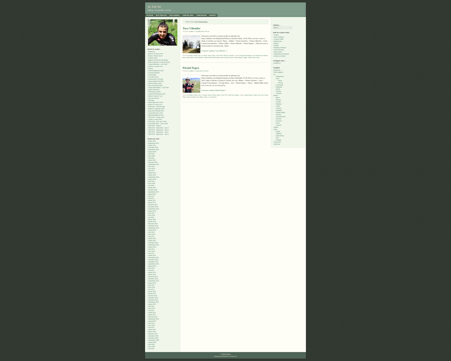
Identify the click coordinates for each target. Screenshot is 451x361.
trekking (278, 140)
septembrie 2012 (153, 281)
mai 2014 (151, 253)
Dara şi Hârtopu (279, 37)
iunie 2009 (151, 346)
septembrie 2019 (153, 164)
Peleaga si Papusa (280, 47)
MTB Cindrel (174, 15)
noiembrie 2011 (153, 298)
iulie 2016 (151, 213)
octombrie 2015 (153, 226)
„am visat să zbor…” (154, 98)
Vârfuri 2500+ (188, 15)
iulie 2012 (151, 285)
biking (191, 55)
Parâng (276, 45)
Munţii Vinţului (280, 112)
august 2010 (152, 321)
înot (277, 138)
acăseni (149, 15)
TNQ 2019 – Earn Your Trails (157, 121)
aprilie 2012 (152, 291)
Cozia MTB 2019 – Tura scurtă (158, 123)
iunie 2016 (151, 215)
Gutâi (278, 106)
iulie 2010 (151, 323)
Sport (213, 55)
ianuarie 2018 (152, 190)
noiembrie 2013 (153, 260)
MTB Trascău (161, 15)
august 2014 (152, 247)
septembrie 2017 (153, 192)
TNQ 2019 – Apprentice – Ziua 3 (158, 128)
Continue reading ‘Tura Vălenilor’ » (214, 51)
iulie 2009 (151, 344)
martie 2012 (152, 293)
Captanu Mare (248, 95)
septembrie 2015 (153, 228)
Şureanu (279, 121)
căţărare (279, 133)
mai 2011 (151, 310)
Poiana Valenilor (238, 57)
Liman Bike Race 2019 (155, 113)
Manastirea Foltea (218, 57)
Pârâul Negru (191, 67)
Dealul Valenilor (198, 57)
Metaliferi (279, 110)
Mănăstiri (279, 87)
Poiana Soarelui (228, 57)
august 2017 (152, 194)
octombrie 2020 (153, 147)
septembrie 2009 (153, 340)
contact (212, 15)
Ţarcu (278, 123)
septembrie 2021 (153, 143)
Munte (205, 55)
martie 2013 (152, 274)
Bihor (278, 97)
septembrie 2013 (153, 264)
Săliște (245, 57)
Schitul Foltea (251, 57)
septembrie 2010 (153, 319)
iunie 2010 (151, 325)
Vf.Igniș (150, 68)
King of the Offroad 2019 (156, 111)
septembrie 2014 (153, 245)
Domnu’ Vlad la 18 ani (155, 56)
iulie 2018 (151, 181)
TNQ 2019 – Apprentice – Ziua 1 (158, 132)
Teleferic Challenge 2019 (156, 109)
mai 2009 (151, 348)
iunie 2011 (151, 308)
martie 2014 (152, 255)
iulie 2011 (151, 306)
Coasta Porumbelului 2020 (156, 94)
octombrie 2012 (153, 279)
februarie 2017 (153, 204)
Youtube (231, 55)
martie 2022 (152, 141)
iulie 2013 (151, 268)
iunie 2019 (151, 169)
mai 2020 (151, 158)
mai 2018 (151, 185)
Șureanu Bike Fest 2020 (156, 81)
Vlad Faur (226, 55)
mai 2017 (151, 198)
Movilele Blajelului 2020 (156, 71)
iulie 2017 (151, 196)
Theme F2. (233, 356)
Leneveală (279, 85)
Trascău (278, 125)
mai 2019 (151, 171)
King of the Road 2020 (155, 85)
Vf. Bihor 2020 (152, 58)
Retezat (278, 119)
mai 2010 (151, 327)
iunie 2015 (151, 234)
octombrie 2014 (153, 243)
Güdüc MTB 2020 (153, 90)
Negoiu (276, 43)
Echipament (280, 76)
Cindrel (195, 55)
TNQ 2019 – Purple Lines (156, 117)
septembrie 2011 (153, 302)
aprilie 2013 (152, 272)
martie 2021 (152, 145)
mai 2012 (151, 289)
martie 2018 (152, 188)
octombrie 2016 (153, 207)
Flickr (280, 81)
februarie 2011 (152, 317)
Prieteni (214, 95)
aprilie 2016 (152, 219)
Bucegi (278, 100)
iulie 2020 (151, 154)
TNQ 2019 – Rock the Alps (156, 107)
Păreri (278, 89)
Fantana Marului (208, 57)
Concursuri (201, 15)
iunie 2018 (151, 183)
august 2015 (152, 230)
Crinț (253, 55)
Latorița (278, 108)
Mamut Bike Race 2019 (155, 102)
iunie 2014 (151, 251)
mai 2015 (151, 236)
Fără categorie (278, 72)
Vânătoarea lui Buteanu (281, 54)
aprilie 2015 (152, 238)
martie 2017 (152, 202)
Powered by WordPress (221, 356)
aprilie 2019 (152, 173)
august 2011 (152, 304)
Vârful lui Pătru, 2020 (155, 83)
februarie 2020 (153, 162)
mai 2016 (151, 217)
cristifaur (191, 31)
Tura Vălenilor (192, 28)
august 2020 (152, 152)
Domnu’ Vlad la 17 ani (155, 96)
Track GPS (219, 55)
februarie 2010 (153, 334)
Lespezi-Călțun (279, 39)
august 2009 (152, 342)
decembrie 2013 (153, 257)
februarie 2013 (153, 276)
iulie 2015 (151, 232)
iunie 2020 (151, 156)
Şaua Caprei (278, 52)
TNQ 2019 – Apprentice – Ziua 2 (158, 130)
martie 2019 (152, 175)
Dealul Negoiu (190, 57)
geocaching (280, 136)
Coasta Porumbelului (245, 55)
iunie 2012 (151, 287)
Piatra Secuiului (279, 50)
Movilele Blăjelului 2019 (156, 115)
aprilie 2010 (152, 329)
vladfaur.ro (151, 51)
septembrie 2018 (153, 177)
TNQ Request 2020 (154, 92)
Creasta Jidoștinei (154, 73)
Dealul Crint (258, 55)
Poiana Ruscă (280, 117)
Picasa (210, 55)
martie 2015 (152, 240)
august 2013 (152, 266)
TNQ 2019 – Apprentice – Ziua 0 (158, 134)
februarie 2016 (153, 224)
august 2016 (152, 211)
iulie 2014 (151, 249)
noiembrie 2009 (153, 336)
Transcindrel (152, 75)
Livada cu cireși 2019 (155, 119)
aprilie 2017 (152, 200)
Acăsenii (154, 6)
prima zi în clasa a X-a (155, 104)
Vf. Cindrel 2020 (153, 77)
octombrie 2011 (153, 300)
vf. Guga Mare (212, 97)
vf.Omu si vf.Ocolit (279, 56)
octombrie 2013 (153, 262)
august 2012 (152, 283)
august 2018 (152, 179)
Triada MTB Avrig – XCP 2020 (157, 64)
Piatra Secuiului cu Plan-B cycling (159, 62)
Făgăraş (279, 104)
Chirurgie (151, 100)
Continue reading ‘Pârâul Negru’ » (214, 90)
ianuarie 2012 (152, 296)
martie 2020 (152, 160)
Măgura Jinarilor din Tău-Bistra (158, 60)
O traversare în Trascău (155, 79)
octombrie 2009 (153, 338)
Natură (276, 127)
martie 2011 (152, 315)
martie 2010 (152, 332)
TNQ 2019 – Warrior (154, 126)
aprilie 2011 (152, 312)
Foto (199, 55)
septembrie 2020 (153, 149)
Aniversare (277, 70)
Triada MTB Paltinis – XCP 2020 (158, 87)
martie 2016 (152, 221)
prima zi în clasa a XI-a (155, 66)
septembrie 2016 (153, 209)
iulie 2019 (151, 166)
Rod (197, 97)
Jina (262, 95)
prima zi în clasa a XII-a (155, 54)
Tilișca (258, 57)
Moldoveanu (278, 41)
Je (202, 55)
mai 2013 (151, 270)
